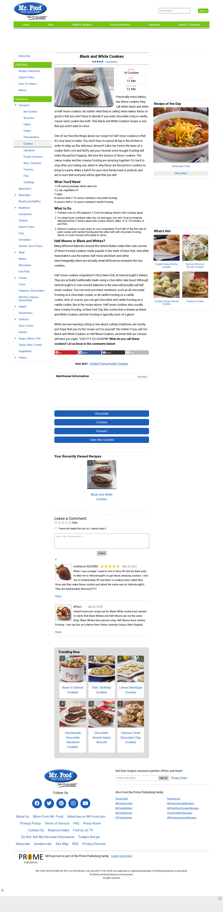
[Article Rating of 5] (98, 61)
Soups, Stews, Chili (29, 338)
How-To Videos (27, 83)
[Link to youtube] (85, 803)
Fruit (21, 233)
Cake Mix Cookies (102, 440)
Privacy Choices (93, 844)
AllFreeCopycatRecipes (180, 803)
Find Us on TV (83, 830)
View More (181, 173)
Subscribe (24, 56)
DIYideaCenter (123, 817)
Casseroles (25, 214)
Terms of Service (57, 823)
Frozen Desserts (33, 156)
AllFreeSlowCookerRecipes (183, 808)
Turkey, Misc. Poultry (30, 344)
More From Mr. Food (48, 816)
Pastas (23, 278)
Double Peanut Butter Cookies (109, 363)
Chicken (23, 220)
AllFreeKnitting (123, 808)
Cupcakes (29, 150)
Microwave (25, 265)
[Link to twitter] (49, 803)
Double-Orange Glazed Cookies (167, 303)
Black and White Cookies (101, 497)
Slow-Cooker (26, 325)
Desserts (24, 105)
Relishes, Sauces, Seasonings (29, 299)
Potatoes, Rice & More (31, 290)
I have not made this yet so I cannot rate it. (82, 528)
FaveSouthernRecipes (179, 813)
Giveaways (25, 239)
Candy (27, 130)
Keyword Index (58, 830)
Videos (23, 357)
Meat (21, 252)
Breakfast (24, 207)
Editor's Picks (26, 77)
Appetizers (25, 188)
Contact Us (36, 830)
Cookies (28, 143)
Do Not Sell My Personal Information (47, 837)
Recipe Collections (29, 71)
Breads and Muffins (30, 201)
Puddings (29, 182)
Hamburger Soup (181, 166)
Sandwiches (25, 313)
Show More (142, 376)
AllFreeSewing (123, 813)
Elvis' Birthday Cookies (101, 690)
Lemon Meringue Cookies (130, 690)
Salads (22, 306)
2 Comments (111, 61)
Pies (26, 175)
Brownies (29, 118)
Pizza (22, 284)
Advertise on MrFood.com (86, 816)
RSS (75, 844)
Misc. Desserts (32, 163)
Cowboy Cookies (195, 301)
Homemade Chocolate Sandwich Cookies (73, 740)
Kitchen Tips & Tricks (31, 246)
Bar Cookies (30, 111)
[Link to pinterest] (61, 803)
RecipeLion (173, 798)
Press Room (92, 823)
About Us (22, 816)
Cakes (27, 124)
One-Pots (24, 271)
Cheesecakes (31, 137)
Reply (58, 596)
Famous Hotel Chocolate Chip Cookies (130, 737)
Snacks (23, 332)
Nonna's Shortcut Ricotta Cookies (195, 265)
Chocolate (102, 413)
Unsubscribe (43, 844)
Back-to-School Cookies (72, 690)
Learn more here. (122, 856)
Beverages (25, 195)
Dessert (101, 431)
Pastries (28, 169)
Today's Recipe (89, 837)
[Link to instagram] (73, 803)
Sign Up (163, 778)
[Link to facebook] (37, 803)
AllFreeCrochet (123, 803)
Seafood (23, 319)
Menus (22, 90)
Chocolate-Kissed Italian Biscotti (102, 737)
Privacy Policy (30, 823)
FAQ (76, 823)
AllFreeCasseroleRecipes (182, 817)
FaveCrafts (121, 798)
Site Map (62, 844)
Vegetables (25, 351)
